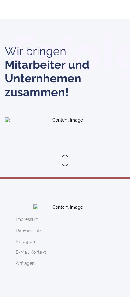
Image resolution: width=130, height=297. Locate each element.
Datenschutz (29, 230)
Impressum (27, 219)
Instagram (26, 241)
